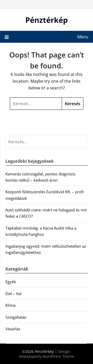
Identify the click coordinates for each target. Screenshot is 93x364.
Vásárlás (12, 328)
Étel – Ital (13, 293)
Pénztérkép (46, 20)
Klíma (10, 305)
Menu (82, 37)
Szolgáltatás (15, 317)
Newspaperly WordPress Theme (46, 356)
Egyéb (10, 281)
